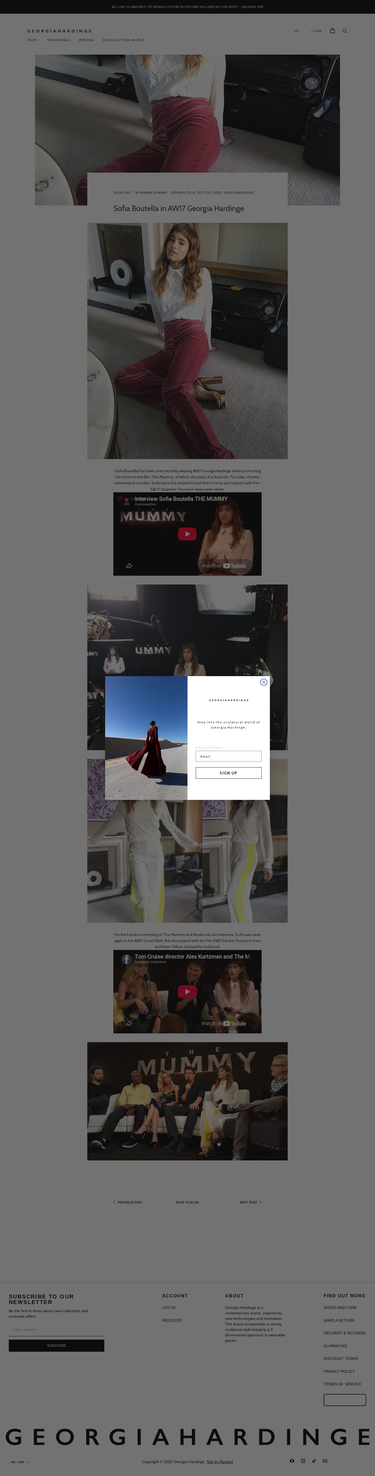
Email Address (209, 747)
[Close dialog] (264, 682)
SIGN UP (228, 773)
